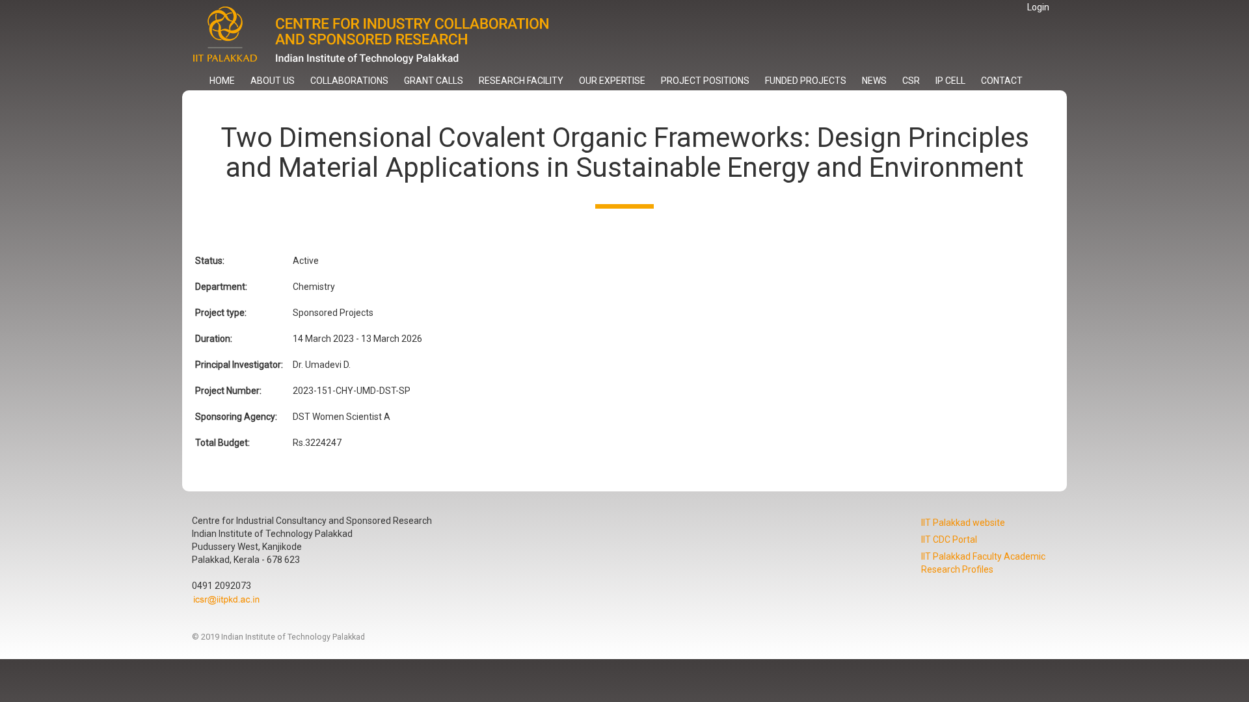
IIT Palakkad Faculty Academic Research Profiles (983, 563)
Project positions (705, 80)
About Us (272, 80)
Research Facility (521, 80)
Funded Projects (805, 80)
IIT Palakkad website (963, 522)
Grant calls (433, 80)
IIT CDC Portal (949, 539)
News (874, 80)
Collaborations (349, 80)
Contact (1002, 80)
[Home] (382, 35)
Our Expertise (612, 80)
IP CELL (950, 80)
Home (222, 80)
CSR (911, 80)
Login (1038, 7)
